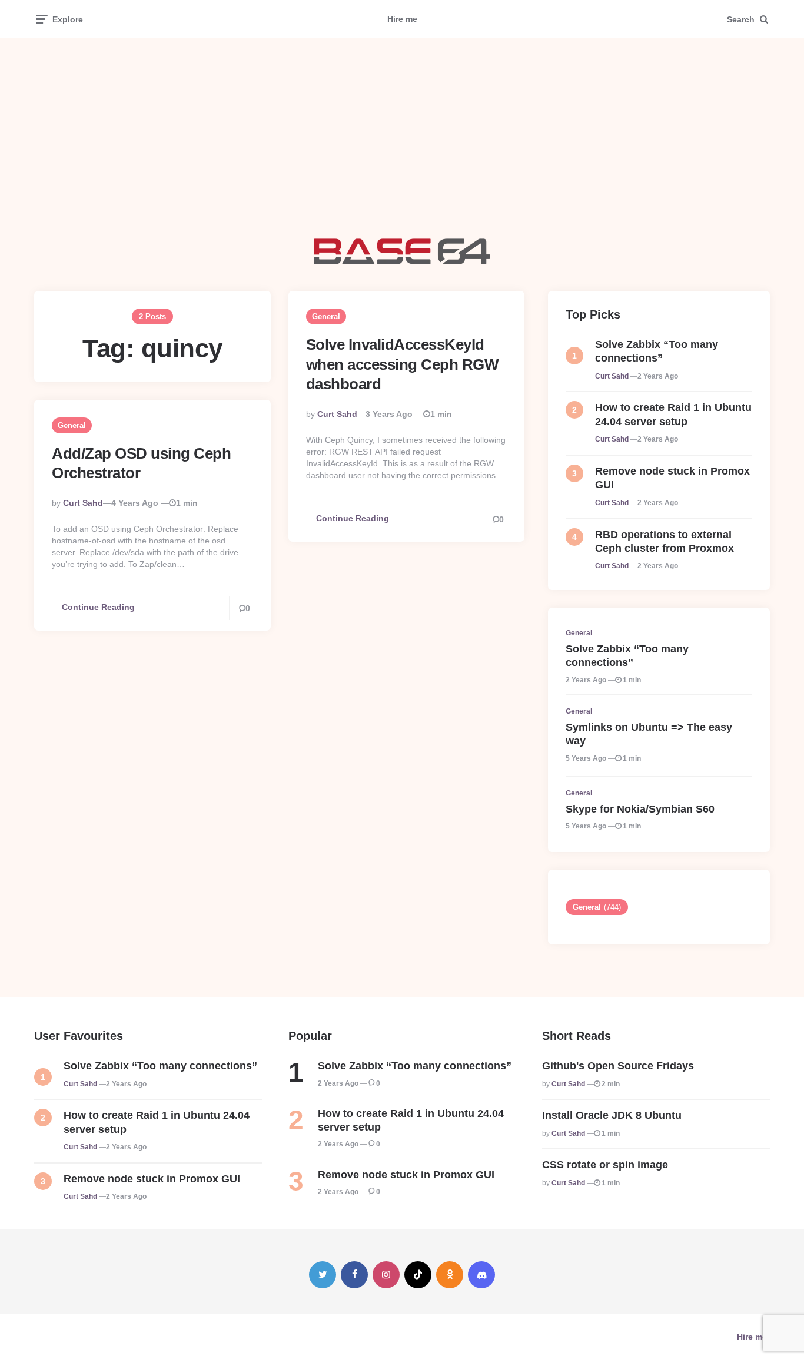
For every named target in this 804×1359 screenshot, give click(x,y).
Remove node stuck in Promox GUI (672, 477)
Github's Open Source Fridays (618, 1066)
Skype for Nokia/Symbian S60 (640, 809)
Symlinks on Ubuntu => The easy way (649, 734)
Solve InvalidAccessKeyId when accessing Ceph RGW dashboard (402, 364)
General (326, 316)
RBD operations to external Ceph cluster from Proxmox (664, 541)
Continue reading (352, 518)
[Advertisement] (402, 138)
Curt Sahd (337, 414)
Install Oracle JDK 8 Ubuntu (612, 1115)
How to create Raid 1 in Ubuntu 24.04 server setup (673, 414)
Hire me (402, 19)
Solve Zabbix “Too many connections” (656, 351)
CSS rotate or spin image (605, 1165)
